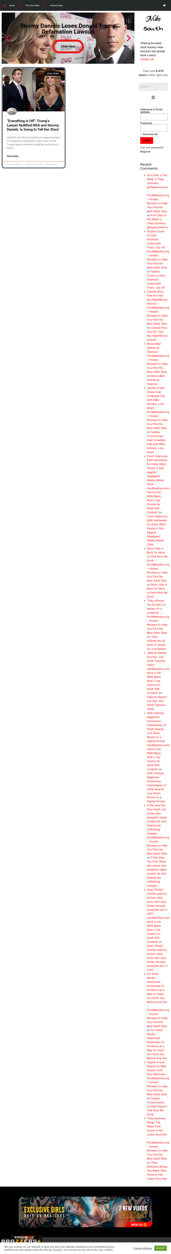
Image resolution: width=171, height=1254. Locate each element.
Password (146, 123)
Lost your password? (151, 147)
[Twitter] (164, 5)
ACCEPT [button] (160, 1248)
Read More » (13, 156)
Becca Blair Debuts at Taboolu (156, 379)
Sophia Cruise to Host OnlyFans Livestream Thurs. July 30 (156, 279)
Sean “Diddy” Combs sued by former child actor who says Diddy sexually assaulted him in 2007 (157, 958)
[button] (153, 97)
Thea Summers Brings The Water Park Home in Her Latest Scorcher (157, 1170)
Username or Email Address (151, 111)
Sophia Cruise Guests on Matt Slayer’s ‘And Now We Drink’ (157, 1106)
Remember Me (150, 134)
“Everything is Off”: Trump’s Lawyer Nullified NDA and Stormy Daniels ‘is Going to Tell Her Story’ (33, 125)
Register (145, 151)
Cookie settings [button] (143, 1248)
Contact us (146, 59)
